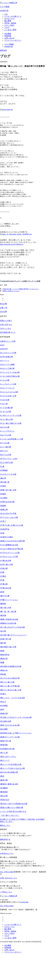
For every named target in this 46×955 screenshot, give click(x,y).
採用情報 (7, 948)
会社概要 (7, 945)
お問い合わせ (9, 950)
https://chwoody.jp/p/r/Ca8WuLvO (11, 244)
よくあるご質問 (10, 938)
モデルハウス (9, 927)
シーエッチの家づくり (12, 924)
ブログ (6, 936)
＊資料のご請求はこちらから (10, 291)
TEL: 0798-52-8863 (7, 906)
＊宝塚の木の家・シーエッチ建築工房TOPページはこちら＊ (20, 289)
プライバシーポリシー (12, 952)
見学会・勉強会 (10, 931)
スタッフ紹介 (9, 933)
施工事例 (7, 929)
